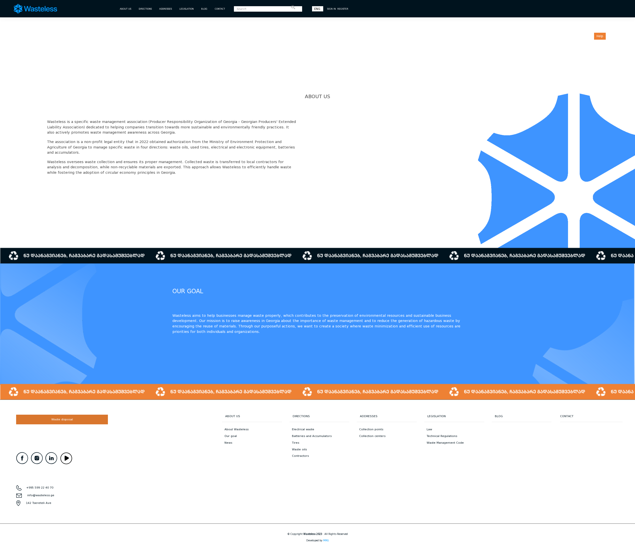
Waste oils (299, 449)
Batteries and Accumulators (312, 436)
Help (600, 36)
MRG (326, 540)
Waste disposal (62, 419)
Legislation (186, 8)
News (228, 442)
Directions (145, 8)
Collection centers (372, 436)
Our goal (230, 436)
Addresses (165, 8)
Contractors (300, 456)
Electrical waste (303, 429)
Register (342, 8)
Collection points (371, 429)
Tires (295, 442)
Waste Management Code (445, 442)
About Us (125, 8)
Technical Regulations (442, 436)
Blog (204, 8)
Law (429, 429)
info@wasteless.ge (40, 495)
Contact (220, 8)
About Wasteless (236, 429)
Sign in (331, 8)
